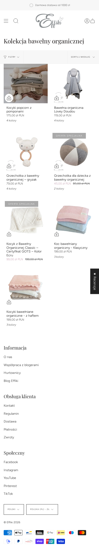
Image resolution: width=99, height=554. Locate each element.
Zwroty (9, 437)
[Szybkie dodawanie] (9, 98)
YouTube (10, 478)
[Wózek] (92, 20)
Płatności (10, 429)
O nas (8, 357)
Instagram (11, 470)
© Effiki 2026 (12, 522)
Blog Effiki (11, 381)
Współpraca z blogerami (21, 365)
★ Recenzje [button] (95, 281)
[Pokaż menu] (6, 20)
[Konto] (87, 20)
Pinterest (10, 486)
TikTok (8, 494)
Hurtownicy (12, 373)
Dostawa (10, 421)
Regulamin (11, 414)
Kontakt (9, 406)
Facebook (11, 462)
